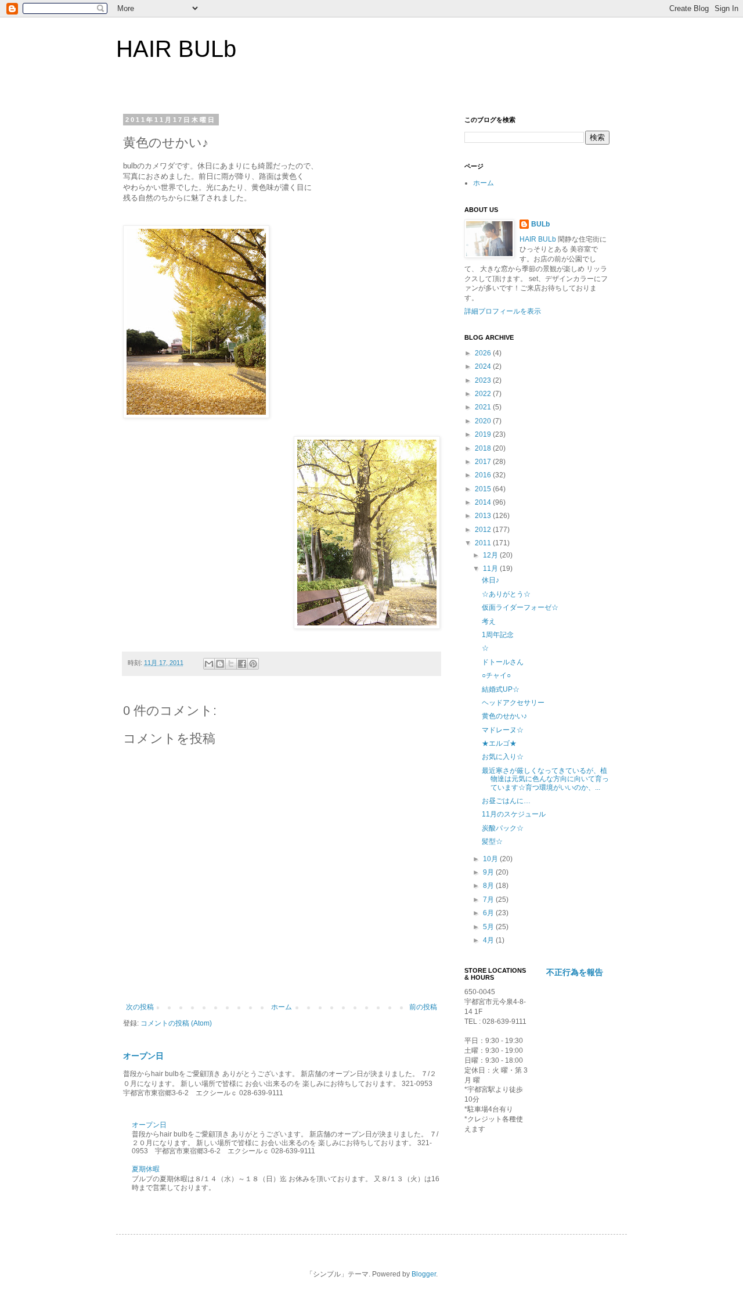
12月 (491, 555)
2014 (484, 502)
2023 (484, 380)
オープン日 (143, 1055)
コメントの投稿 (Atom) (176, 1023)
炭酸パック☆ (503, 828)
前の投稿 (423, 1007)
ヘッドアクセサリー (513, 703)
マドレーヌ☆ (503, 730)
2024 (484, 366)
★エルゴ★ (499, 743)
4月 (489, 940)
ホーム (281, 1007)
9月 (489, 872)
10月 (491, 859)
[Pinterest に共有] (253, 664)
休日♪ (490, 580)
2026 (484, 353)
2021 (484, 407)
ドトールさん (503, 662)
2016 (484, 475)
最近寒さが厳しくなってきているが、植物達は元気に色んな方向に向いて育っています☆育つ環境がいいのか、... (545, 779)
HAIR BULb (176, 49)
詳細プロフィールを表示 (502, 311)
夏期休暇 (146, 1169)
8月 (489, 886)
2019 (484, 434)
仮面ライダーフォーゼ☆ (520, 607)
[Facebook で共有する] (242, 664)
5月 (489, 927)
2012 (484, 530)
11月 (491, 568)
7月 (489, 899)
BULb (540, 224)
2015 (484, 489)
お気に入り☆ (503, 757)
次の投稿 (140, 1007)
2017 (484, 462)
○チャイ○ (496, 675)
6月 (489, 913)
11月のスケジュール (514, 814)
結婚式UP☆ (501, 689)
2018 (484, 448)
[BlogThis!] (220, 664)
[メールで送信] (209, 664)
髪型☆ (492, 841)
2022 (484, 394)
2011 (484, 543)
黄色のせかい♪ (504, 716)
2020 (484, 421)
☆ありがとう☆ (506, 594)
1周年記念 (498, 635)
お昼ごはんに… (506, 801)
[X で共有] (231, 664)
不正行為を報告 (574, 972)
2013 (484, 516)
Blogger (424, 1274)
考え (489, 621)
